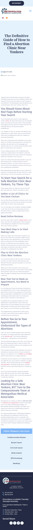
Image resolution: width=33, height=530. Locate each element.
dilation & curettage (25, 354)
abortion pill (8, 336)
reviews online (23, 220)
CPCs (7, 121)
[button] (30, 11)
